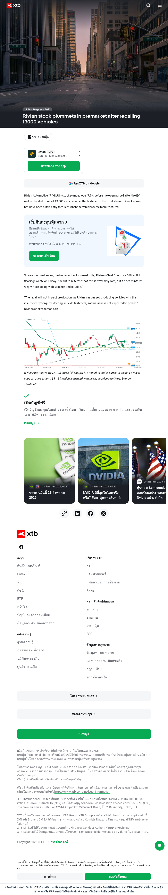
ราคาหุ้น (92, 625)
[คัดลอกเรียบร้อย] (64, 513)
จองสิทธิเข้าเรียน (44, 256)
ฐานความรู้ (25, 642)
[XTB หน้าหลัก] (11, 5)
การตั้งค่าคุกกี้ (59, 842)
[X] (104, 513)
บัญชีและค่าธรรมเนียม (33, 615)
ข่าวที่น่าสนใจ (96, 677)
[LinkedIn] (77, 513)
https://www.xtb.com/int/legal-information (82, 791)
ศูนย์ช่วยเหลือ (27, 666)
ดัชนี (20, 590)
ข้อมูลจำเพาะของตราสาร (35, 623)
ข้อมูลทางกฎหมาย (100, 652)
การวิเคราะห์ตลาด (30, 650)
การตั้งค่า (50, 876)
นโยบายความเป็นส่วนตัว (104, 661)
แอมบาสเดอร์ (96, 574)
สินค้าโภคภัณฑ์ (28, 566)
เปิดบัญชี (84, 734)
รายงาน (92, 617)
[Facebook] (90, 513)
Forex (21, 574)
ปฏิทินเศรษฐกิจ (28, 658)
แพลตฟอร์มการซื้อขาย (103, 582)
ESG (89, 634)
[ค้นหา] (148, 5)
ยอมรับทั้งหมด (118, 876)
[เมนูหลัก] (160, 5)
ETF (20, 598)
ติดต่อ (90, 590)
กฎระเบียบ (94, 669)
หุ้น (19, 582)
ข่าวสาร (92, 609)
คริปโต (22, 607)
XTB (89, 566)
